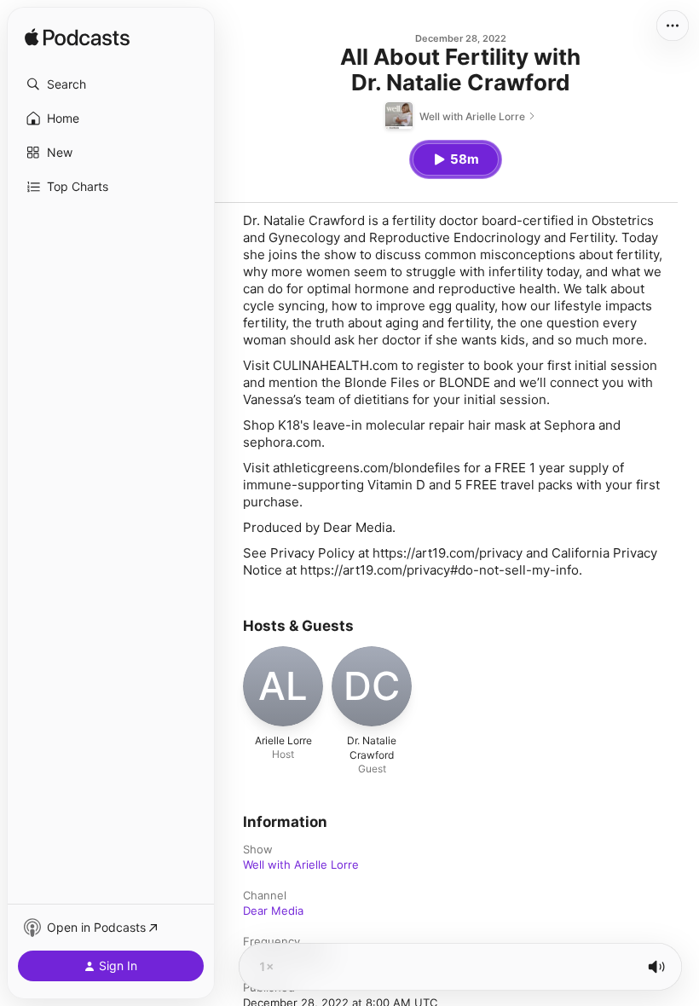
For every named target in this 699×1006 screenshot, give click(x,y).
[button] (111, 84)
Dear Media (273, 910)
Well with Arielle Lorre (301, 864)
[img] (77, 38)
